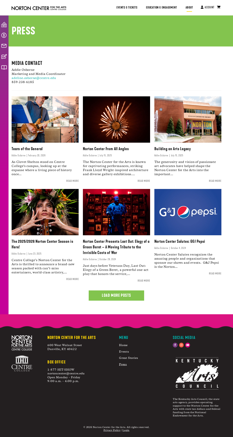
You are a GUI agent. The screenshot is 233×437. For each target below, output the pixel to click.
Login (125, 430)
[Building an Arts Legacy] (187, 119)
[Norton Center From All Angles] (116, 119)
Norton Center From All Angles (106, 148)
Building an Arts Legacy (172, 148)
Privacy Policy (112, 430)
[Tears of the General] (45, 119)
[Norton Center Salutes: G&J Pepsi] (187, 211)
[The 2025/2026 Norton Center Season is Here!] (45, 211)
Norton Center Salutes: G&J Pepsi (179, 241)
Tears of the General (27, 148)
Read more (72, 180)
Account (208, 7)
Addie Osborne (18, 155)
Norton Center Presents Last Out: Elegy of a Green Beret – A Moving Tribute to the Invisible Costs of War (116, 247)
